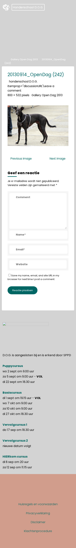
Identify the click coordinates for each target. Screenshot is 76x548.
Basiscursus (12, 392)
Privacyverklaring (38, 513)
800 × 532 (15, 95)
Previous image (21, 158)
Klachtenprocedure (38, 531)
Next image (57, 158)
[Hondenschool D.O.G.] (6, 7)
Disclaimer (38, 522)
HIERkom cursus (15, 456)
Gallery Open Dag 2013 (24, 59)
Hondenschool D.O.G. (28, 7)
